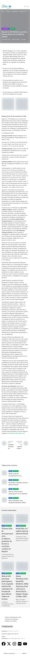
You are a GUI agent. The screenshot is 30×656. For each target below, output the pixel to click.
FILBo (10, 488)
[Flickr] (20, 644)
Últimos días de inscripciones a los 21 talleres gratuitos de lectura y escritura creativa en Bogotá (17, 475)
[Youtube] (25, 644)
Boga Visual (18, 653)
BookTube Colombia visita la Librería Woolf (18, 483)
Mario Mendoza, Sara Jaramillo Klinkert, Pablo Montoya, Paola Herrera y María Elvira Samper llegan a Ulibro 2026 (18, 502)
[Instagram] (14, 644)
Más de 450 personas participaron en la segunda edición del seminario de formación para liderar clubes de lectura (17, 493)
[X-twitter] (9, 644)
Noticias (8, 11)
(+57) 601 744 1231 (13, 631)
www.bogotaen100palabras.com (16, 433)
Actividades (15, 11)
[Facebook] (4, 644)
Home (3, 11)
